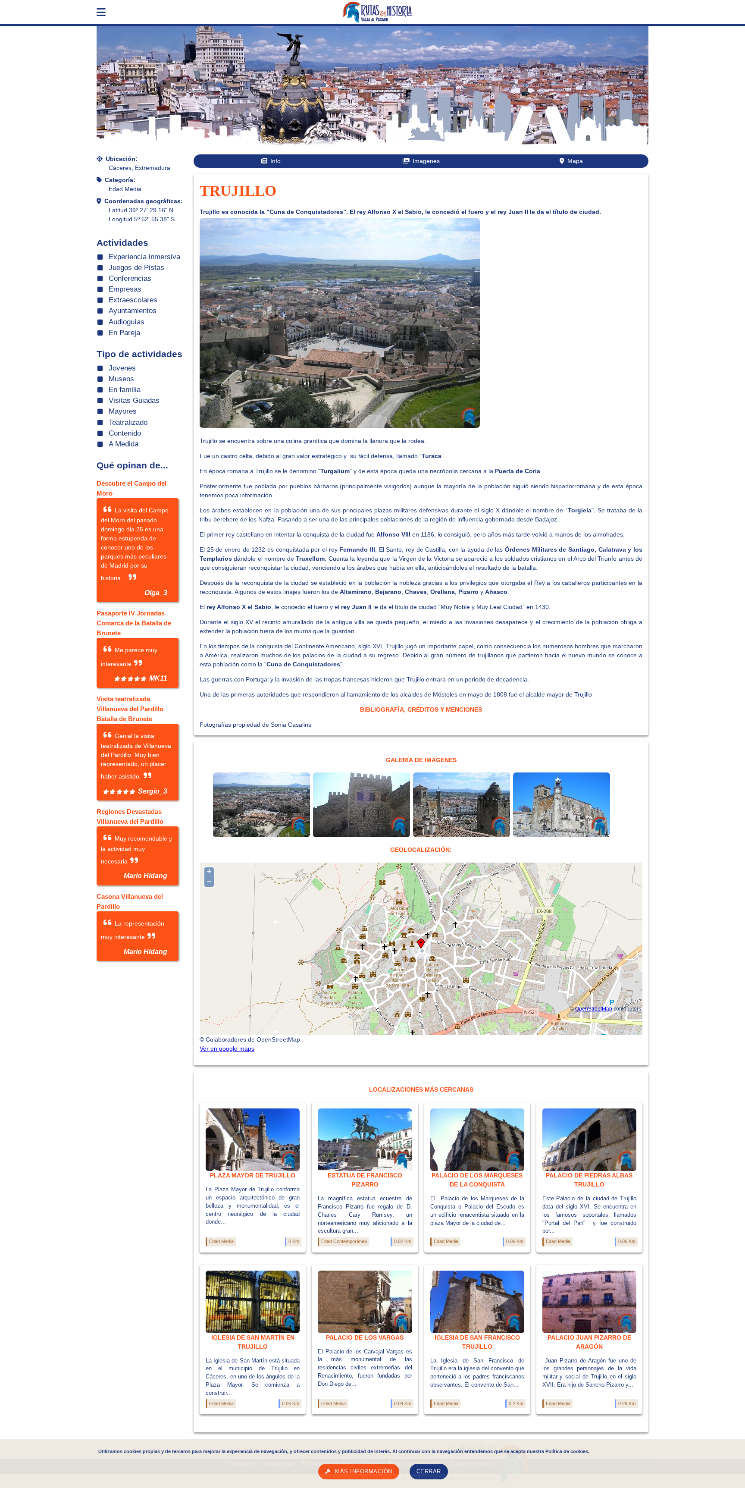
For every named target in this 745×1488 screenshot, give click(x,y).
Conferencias (130, 278)
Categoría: (120, 179)
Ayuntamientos (133, 311)
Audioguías (126, 322)
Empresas (125, 289)
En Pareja (124, 333)
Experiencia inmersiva (144, 257)
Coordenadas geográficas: (143, 201)
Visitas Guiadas (134, 400)
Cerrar (428, 1472)
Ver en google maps (227, 1048)
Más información (363, 1472)
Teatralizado (128, 422)
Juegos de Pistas (136, 268)
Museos (121, 379)
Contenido (125, 433)
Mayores (123, 411)
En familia (125, 390)
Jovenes (122, 368)
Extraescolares (133, 300)
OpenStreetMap (593, 1008)
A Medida (123, 444)
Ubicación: (122, 158)
